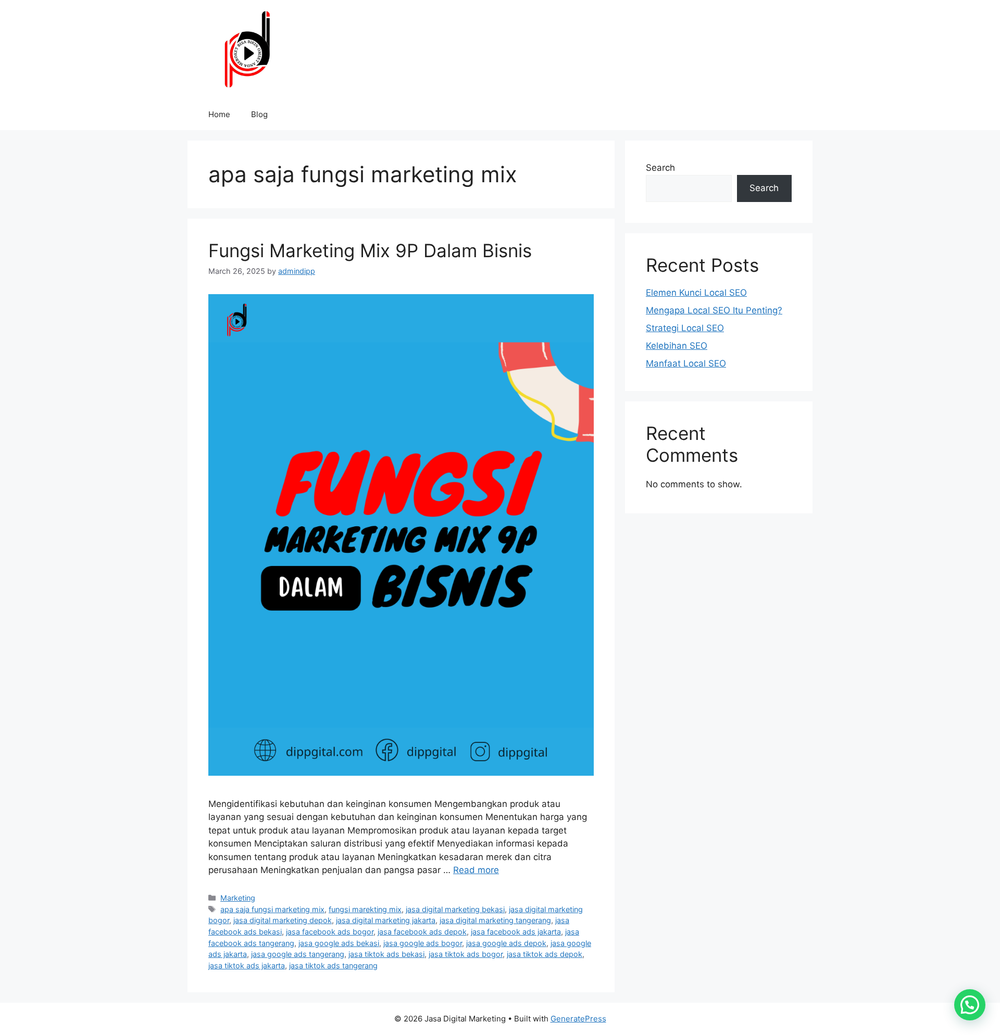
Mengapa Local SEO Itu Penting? (714, 310)
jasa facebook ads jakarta (516, 931)
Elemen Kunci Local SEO (696, 292)
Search (660, 167)
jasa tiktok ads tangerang (333, 965)
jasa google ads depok (506, 943)
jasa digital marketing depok (282, 920)
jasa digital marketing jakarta (385, 920)
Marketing (237, 897)
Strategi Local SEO (685, 328)
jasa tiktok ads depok (544, 954)
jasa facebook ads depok (422, 931)
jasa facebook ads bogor (329, 931)
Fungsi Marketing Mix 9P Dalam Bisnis (370, 250)
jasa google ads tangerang (297, 954)
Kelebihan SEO (676, 345)
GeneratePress (578, 1019)
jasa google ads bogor (422, 943)
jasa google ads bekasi (338, 943)
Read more (476, 870)
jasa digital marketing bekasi (455, 909)
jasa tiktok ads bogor (466, 954)
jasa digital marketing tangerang (495, 920)
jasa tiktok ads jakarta (246, 965)
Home (219, 114)
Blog (259, 114)
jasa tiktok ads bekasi (386, 954)
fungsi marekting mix (365, 909)
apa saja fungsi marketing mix (272, 909)
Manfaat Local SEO (686, 363)
